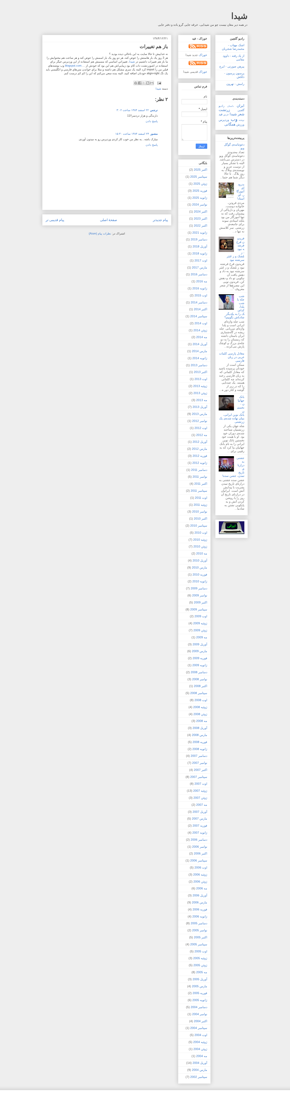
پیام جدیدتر (160, 220)
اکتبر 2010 (200, 518)
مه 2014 (201, 337)
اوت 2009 (200, 616)
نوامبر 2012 (199, 421)
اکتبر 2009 (200, 602)
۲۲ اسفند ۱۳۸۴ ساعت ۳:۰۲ (133, 110)
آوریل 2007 (200, 811)
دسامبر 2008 (199, 672)
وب (234, 119)
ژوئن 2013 (200, 393)
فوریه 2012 (200, 455)
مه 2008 (201, 721)
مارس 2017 (199, 267)
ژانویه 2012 (199, 462)
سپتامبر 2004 (198, 1028)
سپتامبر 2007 (198, 777)
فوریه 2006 (200, 909)
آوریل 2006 (200, 895)
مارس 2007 (199, 818)
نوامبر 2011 (200, 476)
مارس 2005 (199, 986)
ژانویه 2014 (199, 358)
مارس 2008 (199, 735)
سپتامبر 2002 (198, 1077)
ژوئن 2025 (200, 183)
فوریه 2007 (200, 825)
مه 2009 (201, 637)
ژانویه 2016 (199, 288)
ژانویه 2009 (199, 665)
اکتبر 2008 (200, 686)
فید (220, 114)
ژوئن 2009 (200, 630)
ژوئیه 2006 (200, 874)
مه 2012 (201, 435)
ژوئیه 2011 (200, 504)
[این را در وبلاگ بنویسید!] (148, 83)
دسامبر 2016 (199, 274)
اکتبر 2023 (200, 218)
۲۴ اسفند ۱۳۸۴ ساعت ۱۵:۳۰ (132, 133)
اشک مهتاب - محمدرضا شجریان (233, 46)
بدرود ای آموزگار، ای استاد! (240, 191)
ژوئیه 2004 (200, 1042)
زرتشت (224, 110)
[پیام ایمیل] (159, 82)
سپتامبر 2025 (198, 176)
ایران (240, 106)
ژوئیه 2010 (200, 539)
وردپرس (224, 119)
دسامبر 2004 (199, 1007)
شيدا (132, 61)
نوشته (241, 120)
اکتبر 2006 (200, 853)
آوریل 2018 (200, 246)
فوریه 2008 (200, 742)
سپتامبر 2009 (198, 609)
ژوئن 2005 (200, 965)
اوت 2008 (200, 700)
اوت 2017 (200, 260)
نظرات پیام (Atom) (100, 233)
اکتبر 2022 (200, 225)
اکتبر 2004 (200, 1021)
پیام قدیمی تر (55, 220)
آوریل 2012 (200, 441)
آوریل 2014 (200, 344)
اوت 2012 (200, 428)
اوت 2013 (200, 379)
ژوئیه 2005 (200, 958)
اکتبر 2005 (200, 937)
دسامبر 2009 (199, 588)
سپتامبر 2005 (198, 944)
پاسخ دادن (152, 121)
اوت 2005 (200, 951)
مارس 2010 (199, 567)
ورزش (240, 124)
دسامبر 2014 (199, 302)
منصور (154, 133)
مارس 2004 (199, 1070)
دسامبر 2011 (199, 469)
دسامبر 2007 (199, 755)
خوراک (203, 55)
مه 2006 (201, 888)
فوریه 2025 (200, 190)
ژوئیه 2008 (200, 707)
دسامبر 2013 (199, 365)
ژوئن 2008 (200, 714)
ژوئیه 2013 (200, 386)
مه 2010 (201, 553)
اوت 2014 (200, 323)
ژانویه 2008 (199, 749)
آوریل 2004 (200, 1062)
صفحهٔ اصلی (108, 220)
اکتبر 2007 (200, 770)
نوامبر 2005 (199, 930)
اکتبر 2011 (200, 483)
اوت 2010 (200, 532)
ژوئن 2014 (200, 330)
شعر (241, 114)
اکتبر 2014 (200, 309)
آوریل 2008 (200, 728)
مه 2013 (201, 400)
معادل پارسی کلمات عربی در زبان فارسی (231, 357)
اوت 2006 (200, 867)
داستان (230, 106)
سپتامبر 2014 (198, 316)
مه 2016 (201, 281)
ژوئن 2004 (200, 1049)
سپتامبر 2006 (198, 860)
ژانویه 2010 (199, 581)
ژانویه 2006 (199, 916)
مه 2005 (201, 972)
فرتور (225, 114)
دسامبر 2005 (199, 923)
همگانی (229, 124)
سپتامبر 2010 (198, 525)
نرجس (154, 110)
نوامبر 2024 (199, 204)
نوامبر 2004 (199, 1014)
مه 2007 (201, 804)
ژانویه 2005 (199, 1000)
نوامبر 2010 (199, 511)
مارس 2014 (199, 351)
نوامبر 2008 (199, 679)
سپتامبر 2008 (198, 693)
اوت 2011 (201, 497)
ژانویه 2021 (199, 232)
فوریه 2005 (200, 993)
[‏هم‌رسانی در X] (144, 83)
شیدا (239, 16)
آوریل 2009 (200, 644)
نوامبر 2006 (199, 846)
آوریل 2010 (200, 560)
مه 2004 (201, 1056)
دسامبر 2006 (199, 839)
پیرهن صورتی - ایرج (231, 66)
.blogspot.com (73, 65)
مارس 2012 (199, 448)
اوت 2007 (200, 783)
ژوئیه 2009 (200, 623)
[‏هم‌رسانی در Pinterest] (136, 83)
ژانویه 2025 (199, 197)
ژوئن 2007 (200, 797)
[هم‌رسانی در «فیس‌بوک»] (140, 83)
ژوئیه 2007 (200, 790)
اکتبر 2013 (200, 372)
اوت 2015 (200, 295)
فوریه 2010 (200, 574)
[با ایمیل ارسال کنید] (152, 83)
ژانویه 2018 (199, 253)
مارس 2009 (199, 651)
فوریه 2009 (200, 658)
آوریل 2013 (200, 407)
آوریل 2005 (200, 979)
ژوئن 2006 (200, 881)
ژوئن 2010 (200, 546)
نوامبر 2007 (199, 762)
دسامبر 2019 (199, 239)
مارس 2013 (199, 414)
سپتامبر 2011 (199, 490)
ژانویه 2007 (199, 832)
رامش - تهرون (235, 84)
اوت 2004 (200, 1035)
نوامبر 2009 (199, 595)
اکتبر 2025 (200, 169)
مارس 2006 (199, 902)
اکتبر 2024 (200, 211)
